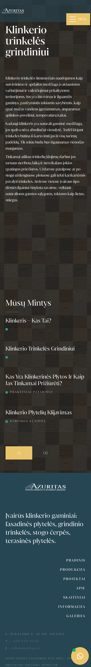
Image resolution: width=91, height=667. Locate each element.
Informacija (71, 607)
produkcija (72, 569)
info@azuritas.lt (26, 648)
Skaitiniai (74, 597)
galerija (75, 616)
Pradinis (75, 560)
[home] (13, 11)
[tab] (19, 453)
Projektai (74, 579)
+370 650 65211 (25, 641)
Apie (80, 588)
